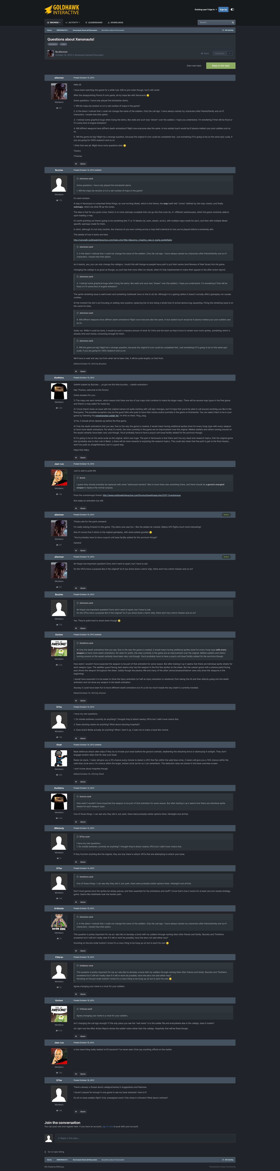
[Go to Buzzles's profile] (59, 184)
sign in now (107, 1126)
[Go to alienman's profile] (50, 53)
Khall (59, 744)
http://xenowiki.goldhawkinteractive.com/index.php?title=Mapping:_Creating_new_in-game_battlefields (123, 240)
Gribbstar (59, 908)
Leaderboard (95, 22)
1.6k (60, 494)
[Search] (233, 22)
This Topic (222, 22)
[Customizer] (232, 9)
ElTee (59, 707)
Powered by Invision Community (222, 1167)
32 (60, 987)
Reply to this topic (221, 65)
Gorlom (59, 634)
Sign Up (223, 9)
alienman (63, 51)
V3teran (59, 957)
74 (60, 938)
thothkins (59, 377)
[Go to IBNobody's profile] (59, 842)
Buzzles (59, 170)
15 (60, 858)
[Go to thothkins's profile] (59, 391)
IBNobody (59, 828)
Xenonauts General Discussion (89, 55)
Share (206, 53)
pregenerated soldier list (107, 415)
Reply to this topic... (70, 1138)
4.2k (60, 665)
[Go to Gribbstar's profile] (59, 922)
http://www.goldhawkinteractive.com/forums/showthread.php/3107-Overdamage (142, 495)
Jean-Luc (59, 464)
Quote (82, 164)
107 (60, 108)
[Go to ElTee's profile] (59, 720)
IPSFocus (60, 1167)
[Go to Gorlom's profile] (59, 648)
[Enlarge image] (147, 95)
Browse (54, 22)
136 (60, 737)
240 (60, 775)
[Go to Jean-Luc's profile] (59, 477)
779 (60, 200)
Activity (73, 22)
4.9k (60, 408)
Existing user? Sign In (205, 9)
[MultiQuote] (76, 164)
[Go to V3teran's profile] (59, 971)
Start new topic (194, 65)
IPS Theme (48, 1167)
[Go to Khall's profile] (59, 758)
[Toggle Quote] (78, 178)
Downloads (116, 22)
